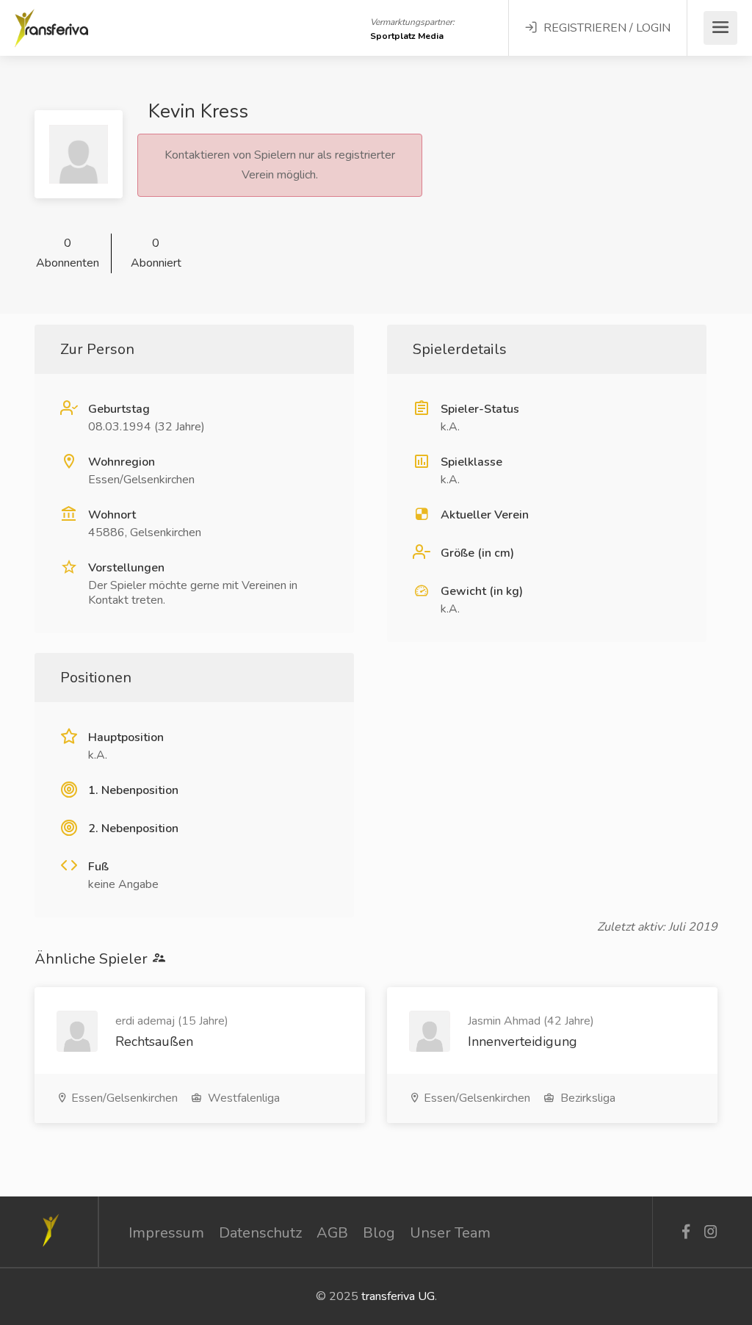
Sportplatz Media (407, 36)
